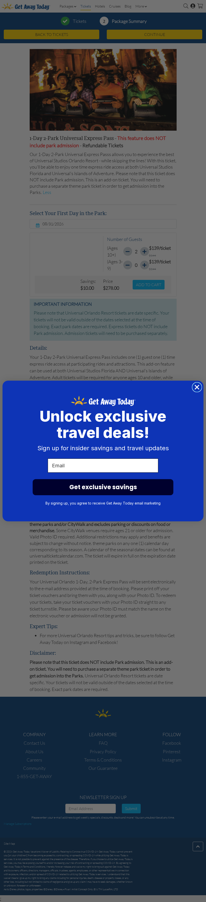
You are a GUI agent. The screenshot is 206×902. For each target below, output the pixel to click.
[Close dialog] (196, 387)
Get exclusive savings (103, 487)
